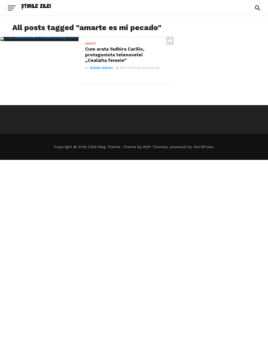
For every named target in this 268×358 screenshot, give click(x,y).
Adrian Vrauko (101, 68)
